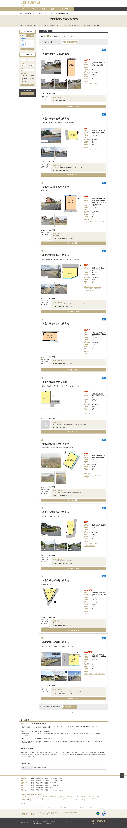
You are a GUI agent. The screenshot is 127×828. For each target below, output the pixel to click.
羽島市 (50, 752)
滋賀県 (41, 785)
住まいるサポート (83, 807)
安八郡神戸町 (31, 754)
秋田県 (46, 778)
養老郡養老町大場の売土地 (55, 53)
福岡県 (32, 790)
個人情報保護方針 (54, 821)
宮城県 (51, 778)
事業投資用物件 (52, 796)
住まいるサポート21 (93, 798)
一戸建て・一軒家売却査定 (27, 798)
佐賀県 (37, 790)
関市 (38, 752)
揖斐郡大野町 (53, 754)
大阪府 (32, 785)
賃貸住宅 (48, 807)
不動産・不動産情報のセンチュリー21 (28, 13)
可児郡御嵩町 (31, 757)
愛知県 (32, 783)
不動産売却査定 (82, 796)
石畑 (23, 40)
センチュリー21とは (74, 798)
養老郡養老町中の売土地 (54, 382)
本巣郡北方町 (66, 754)
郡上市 (87, 752)
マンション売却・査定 (57, 807)
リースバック (84, 798)
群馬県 (61, 780)
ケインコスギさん (99, 807)
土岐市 (63, 752)
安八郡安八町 (46, 754)
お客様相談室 (48, 823)
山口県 (51, 787)
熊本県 (46, 790)
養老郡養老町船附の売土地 (55, 642)
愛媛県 (37, 789)
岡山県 (32, 787)
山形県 (55, 778)
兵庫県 (46, 785)
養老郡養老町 (23, 38)
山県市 (76, 752)
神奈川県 (38, 780)
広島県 (37, 787)
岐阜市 (22, 752)
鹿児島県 (61, 790)
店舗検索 (65, 798)
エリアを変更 (30, 35)
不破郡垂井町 (24, 754)
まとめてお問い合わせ (69, 42)
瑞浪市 (46, 752)
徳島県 (32, 789)
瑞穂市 (80, 752)
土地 (46, 796)
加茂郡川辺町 (87, 754)
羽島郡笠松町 (101, 752)
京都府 (37, 785)
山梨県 (32, 782)
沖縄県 (66, 790)
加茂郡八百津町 (101, 754)
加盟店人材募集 (24, 799)
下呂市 (91, 752)
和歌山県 (56, 785)
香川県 (41, 789)
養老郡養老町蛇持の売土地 (55, 187)
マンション (39, 796)
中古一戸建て (32, 796)
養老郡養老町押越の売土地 (55, 580)
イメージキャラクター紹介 (38, 799)
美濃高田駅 (40, 767)
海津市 (95, 752)
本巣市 (83, 752)
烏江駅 (35, 767)
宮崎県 (55, 790)
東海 (46, 13)
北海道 (32, 778)
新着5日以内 (32, 76)
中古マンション (25, 807)
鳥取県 (41, 787)
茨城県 (52, 780)
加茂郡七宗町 (94, 754)
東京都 (32, 780)
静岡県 (37, 783)
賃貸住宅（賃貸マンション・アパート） (67, 796)
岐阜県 (50, 13)
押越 (23, 44)
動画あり (24, 81)
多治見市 (34, 752)
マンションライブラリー (49, 798)
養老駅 (45, 767)
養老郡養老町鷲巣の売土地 (55, 118)
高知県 (46, 789)
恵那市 (54, 752)
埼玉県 (42, 780)
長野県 (37, 782)
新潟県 (41, 782)
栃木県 (56, 780)
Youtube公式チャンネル (76, 799)
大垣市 (26, 752)
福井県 (55, 782)
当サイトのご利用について (65, 821)
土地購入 (41, 13)
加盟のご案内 (39, 821)
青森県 (37, 778)
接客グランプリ (65, 799)
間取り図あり (24, 79)
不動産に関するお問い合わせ (38, 823)
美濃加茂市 (58, 752)
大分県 (51, 790)
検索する (27, 49)
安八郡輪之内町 (38, 754)
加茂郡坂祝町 (73, 754)
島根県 (46, 787)
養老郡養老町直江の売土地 (55, 323)
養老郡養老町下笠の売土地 (55, 444)
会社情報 (33, 821)
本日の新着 (24, 75)
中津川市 (42, 752)
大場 (23, 42)
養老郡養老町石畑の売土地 (55, 512)
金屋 (23, 45)
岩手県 (41, 778)
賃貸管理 (59, 798)
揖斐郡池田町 (59, 754)
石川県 (51, 782)
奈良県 (51, 785)
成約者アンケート (89, 799)
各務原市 (68, 752)
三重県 (46, 783)
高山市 (30, 752)
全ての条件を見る (27, 84)
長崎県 (41, 790)
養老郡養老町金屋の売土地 (55, 255)
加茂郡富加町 (80, 754)
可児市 (72, 752)
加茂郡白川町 (24, 757)
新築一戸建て (24, 796)
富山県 (46, 782)
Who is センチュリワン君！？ (53, 799)
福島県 (60, 778)
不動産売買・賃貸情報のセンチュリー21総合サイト (33, 794)
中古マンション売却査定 (93, 796)
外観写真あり (32, 79)
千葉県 (47, 780)
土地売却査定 (38, 798)
